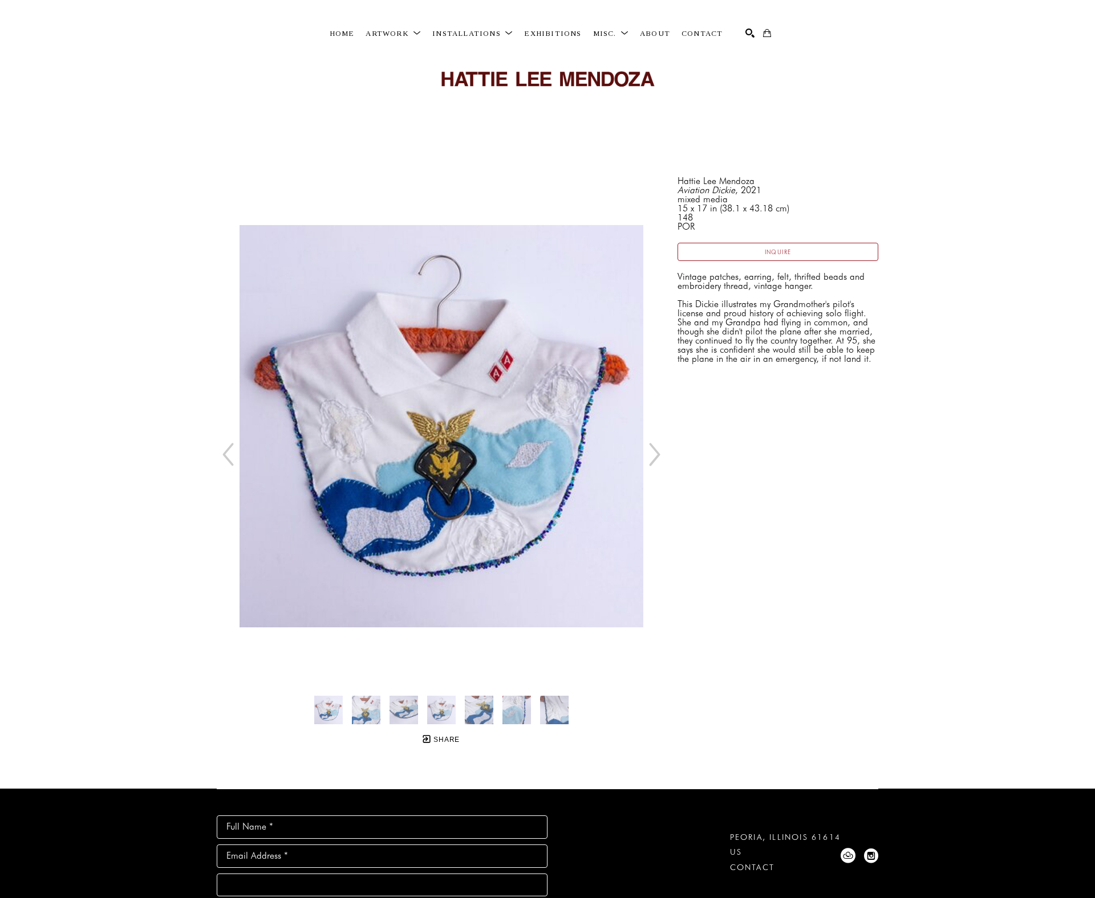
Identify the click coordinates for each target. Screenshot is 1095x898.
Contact (752, 867)
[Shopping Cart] (767, 33)
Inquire (778, 251)
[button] (393, 33)
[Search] (750, 33)
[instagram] (870, 855)
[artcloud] (848, 855)
